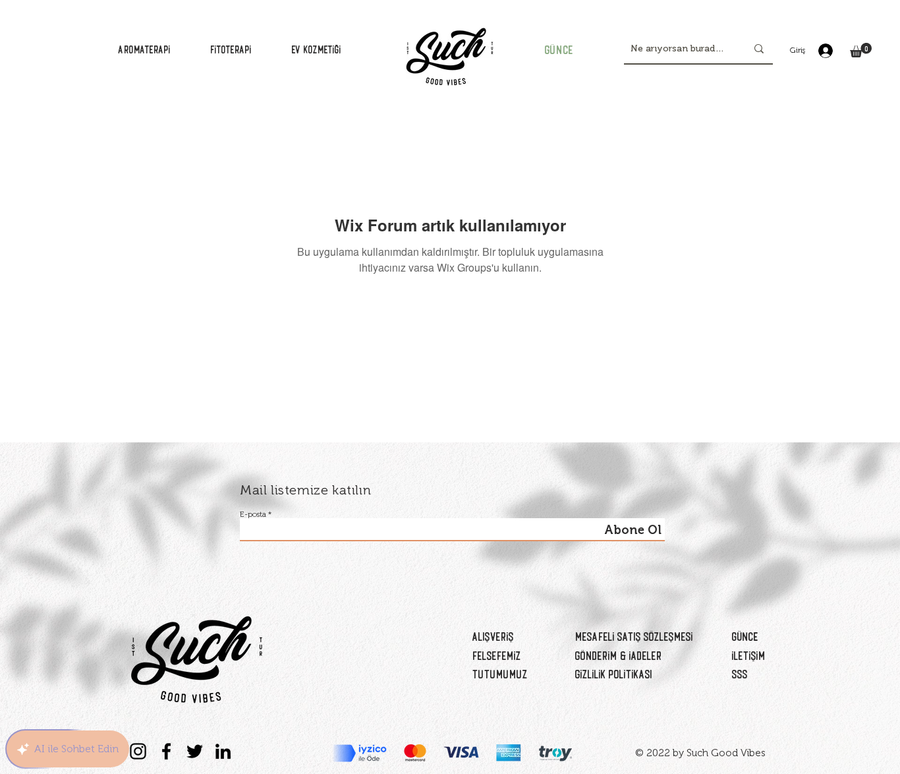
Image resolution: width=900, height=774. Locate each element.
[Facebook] (166, 751)
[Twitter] (195, 751)
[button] (861, 50)
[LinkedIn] (223, 751)
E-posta (253, 514)
